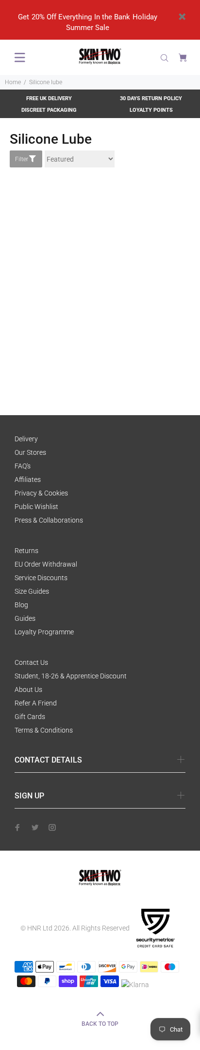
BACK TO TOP (100, 1023)
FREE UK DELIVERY (49, 98)
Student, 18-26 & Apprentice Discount (71, 676)
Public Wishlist (36, 506)
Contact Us (31, 662)
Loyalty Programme (44, 632)
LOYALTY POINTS (151, 110)
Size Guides (32, 591)
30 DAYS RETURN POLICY (151, 98)
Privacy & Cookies (41, 493)
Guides (25, 618)
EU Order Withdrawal (46, 564)
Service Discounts (41, 578)
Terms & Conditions (44, 730)
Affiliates (28, 479)
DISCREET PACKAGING (49, 110)
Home (13, 82)
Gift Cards (30, 716)
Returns (26, 551)
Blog (21, 605)
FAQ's (23, 466)
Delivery (26, 439)
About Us (28, 689)
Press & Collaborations (49, 520)
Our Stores (30, 452)
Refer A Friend (36, 703)
